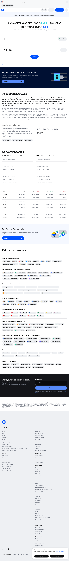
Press (3, 435)
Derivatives (38, 444)
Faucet (37, 513)
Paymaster (38, 498)
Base (36, 483)
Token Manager (39, 462)
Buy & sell (38, 429)
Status (3, 473)
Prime (37, 467)
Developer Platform (40, 481)
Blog (3, 433)
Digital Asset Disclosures (9, 450)
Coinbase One (39, 435)
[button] (66, 10)
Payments (38, 460)
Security (4, 437)
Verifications (38, 504)
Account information (7, 464)
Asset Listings (39, 455)
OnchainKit (38, 500)
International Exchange (41, 473)
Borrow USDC (39, 433)
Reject (41, 556)
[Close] (65, 550)
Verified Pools (39, 476)
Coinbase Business (40, 458)
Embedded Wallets (40, 487)
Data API (37, 502)
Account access (6, 468)
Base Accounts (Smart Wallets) (43, 489)
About (3, 429)
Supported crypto (6, 470)
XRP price (38, 533)
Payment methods (7, 466)
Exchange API (39, 515)
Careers (4, 431)
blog (3, 549)
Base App (37, 431)
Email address (38, 379)
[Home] (2, 9)
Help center (5, 455)
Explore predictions (40, 450)
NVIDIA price (38, 538)
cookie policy (41, 549)
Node (36, 507)
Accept (57, 556)
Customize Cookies (60, 551)
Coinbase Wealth (39, 437)
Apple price (38, 541)
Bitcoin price (38, 527)
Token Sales (38, 446)
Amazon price (39, 545)
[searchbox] (63, 50)
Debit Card (38, 442)
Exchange (37, 471)
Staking (37, 469)
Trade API (37, 496)
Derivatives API (39, 522)
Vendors (4, 439)
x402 (36, 494)
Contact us (5, 458)
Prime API (38, 520)
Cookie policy (5, 444)
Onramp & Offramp (40, 492)
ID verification (6, 462)
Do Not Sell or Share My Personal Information (14, 448)
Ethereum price (39, 529)
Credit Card (38, 439)
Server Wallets (39, 485)
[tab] (4, 65)
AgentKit (37, 509)
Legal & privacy (6, 442)
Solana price (38, 531)
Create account (6, 460)
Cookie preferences (7, 446)
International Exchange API (42, 517)
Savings (37, 448)
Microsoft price (39, 543)
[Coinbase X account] (8, 549)
